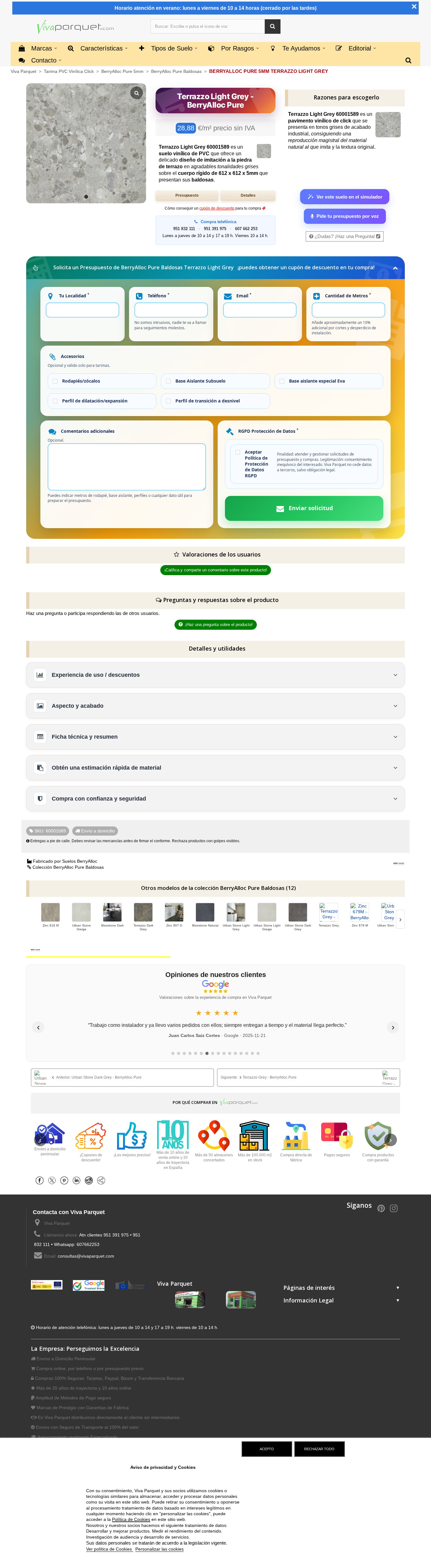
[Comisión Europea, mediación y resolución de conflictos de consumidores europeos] (131, 1284)
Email (243, 295)
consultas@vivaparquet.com (86, 1256)
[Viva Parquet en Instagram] (394, 1207)
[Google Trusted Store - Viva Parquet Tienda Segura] (88, 1285)
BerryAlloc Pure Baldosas (177, 71)
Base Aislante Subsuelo (200, 381)
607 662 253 (246, 228)
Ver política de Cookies (109, 1549)
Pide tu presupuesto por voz (347, 216)
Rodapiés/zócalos (81, 381)
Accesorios (72, 356)
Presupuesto (186, 195)
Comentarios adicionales (87, 431)
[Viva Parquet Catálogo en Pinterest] (381, 1207)
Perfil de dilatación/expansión (94, 401)
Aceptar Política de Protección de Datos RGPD (256, 464)
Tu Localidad (73, 295)
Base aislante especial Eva (317, 381)
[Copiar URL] (102, 1180)
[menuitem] (409, 60)
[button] (272, 26)
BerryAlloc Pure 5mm (123, 71)
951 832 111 (184, 228)
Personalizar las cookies (159, 1549)
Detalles (248, 195)
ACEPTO (267, 1449)
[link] (122, 1078)
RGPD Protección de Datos (267, 431)
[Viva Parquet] (76, 27)
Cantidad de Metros (347, 295)
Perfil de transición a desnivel (207, 401)
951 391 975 (215, 228)
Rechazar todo (319, 1449)
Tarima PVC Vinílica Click (69, 71)
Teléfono (157, 295)
